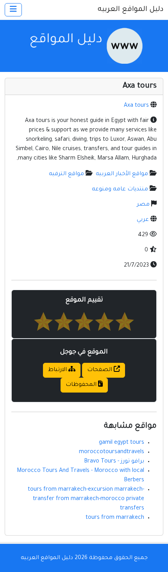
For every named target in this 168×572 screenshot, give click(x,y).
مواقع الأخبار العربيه (122, 174)
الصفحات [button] (100, 370)
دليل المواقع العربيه (130, 10)
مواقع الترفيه (66, 174)
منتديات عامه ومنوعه (120, 189)
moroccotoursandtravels (111, 452)
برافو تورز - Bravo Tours (114, 462)
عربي (143, 220)
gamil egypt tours (121, 443)
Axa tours (136, 106)
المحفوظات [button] (82, 385)
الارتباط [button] (58, 370)
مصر (143, 205)
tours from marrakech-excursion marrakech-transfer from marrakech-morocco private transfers (86, 499)
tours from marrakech (115, 518)
